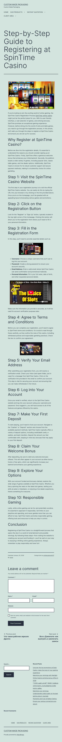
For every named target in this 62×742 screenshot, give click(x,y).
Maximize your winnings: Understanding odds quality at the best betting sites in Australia (45, 693)
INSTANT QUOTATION (35, 12)
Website (10, 606)
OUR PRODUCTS (16, 12)
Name (10, 596)
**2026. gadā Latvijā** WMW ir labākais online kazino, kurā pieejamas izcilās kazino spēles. (45, 685)
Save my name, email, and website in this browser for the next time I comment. (30, 616)
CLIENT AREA (9, 16)
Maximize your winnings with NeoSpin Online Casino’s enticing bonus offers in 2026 (45, 678)
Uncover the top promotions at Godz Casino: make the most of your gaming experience (45, 670)
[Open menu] (24, 12)
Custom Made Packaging (16, 4)
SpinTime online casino (44, 116)
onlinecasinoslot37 (48, 555)
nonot (11, 557)
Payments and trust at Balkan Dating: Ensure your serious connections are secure (45, 701)
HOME (6, 12)
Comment (11, 577)
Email (34, 596)
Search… (7, 664)
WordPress (20, 734)
